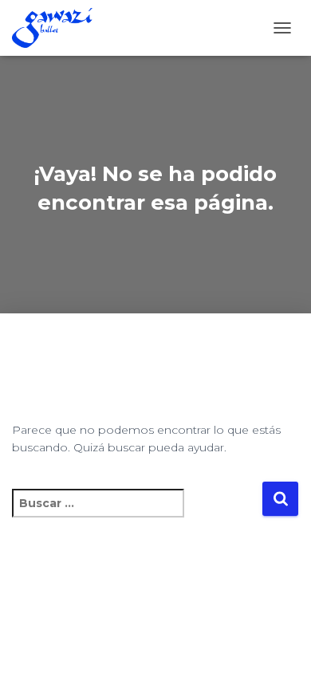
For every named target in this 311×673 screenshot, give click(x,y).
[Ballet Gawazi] (58, 28)
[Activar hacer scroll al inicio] (279, 641)
